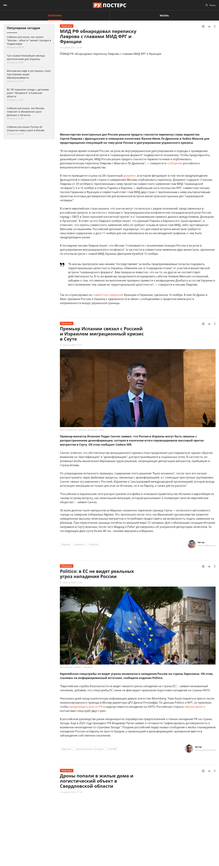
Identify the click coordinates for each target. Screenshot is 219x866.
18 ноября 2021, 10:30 (71, 47)
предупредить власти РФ (85, 707)
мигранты (80, 544)
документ (129, 175)
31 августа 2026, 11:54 (71, 792)
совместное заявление (108, 295)
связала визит (193, 707)
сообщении (174, 163)
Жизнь (164, 15)
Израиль (66, 544)
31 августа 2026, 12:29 (71, 582)
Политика (55, 15)
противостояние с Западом (90, 748)
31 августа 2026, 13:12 (71, 344)
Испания (93, 544)
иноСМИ (112, 748)
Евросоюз (66, 748)
